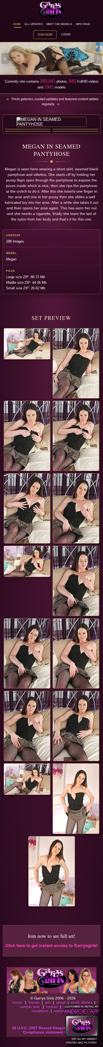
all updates (34, 24)
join (48, 1002)
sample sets (30, 1006)
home (17, 1002)
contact (52, 1006)
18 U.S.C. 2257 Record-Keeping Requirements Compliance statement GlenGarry (53, 1030)
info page (83, 24)
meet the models (59, 24)
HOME (17, 24)
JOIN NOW (45, 34)
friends (34, 1002)
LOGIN (66, 34)
